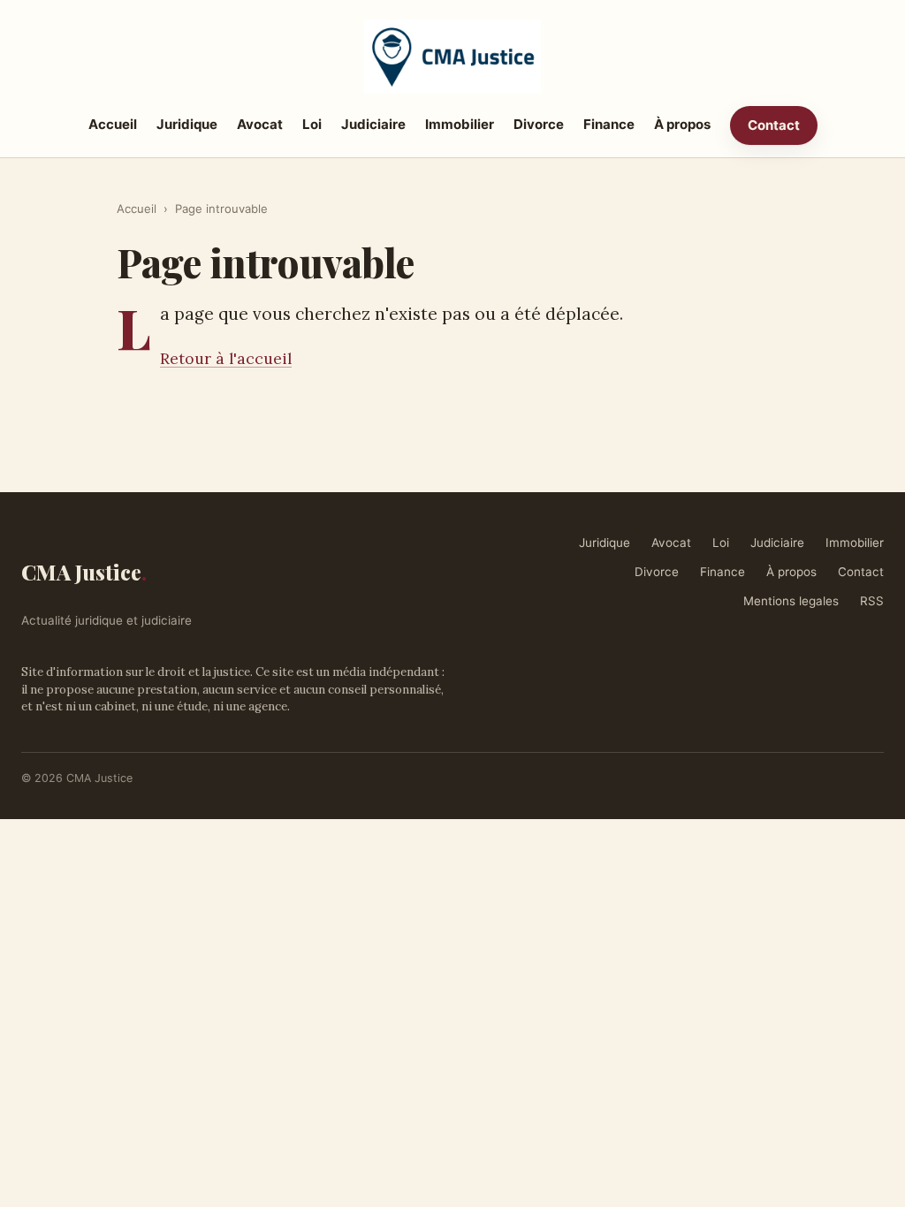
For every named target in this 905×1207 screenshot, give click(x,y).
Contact (774, 125)
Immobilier (459, 124)
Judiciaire (373, 124)
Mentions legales (791, 601)
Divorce (538, 124)
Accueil (112, 124)
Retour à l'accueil (226, 358)
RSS (872, 601)
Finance (609, 124)
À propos (682, 124)
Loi (312, 124)
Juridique (186, 124)
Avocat (260, 124)
